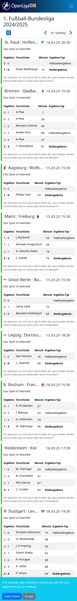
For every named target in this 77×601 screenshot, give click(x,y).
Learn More (11, 596)
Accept (29, 596)
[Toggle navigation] (71, 6)
